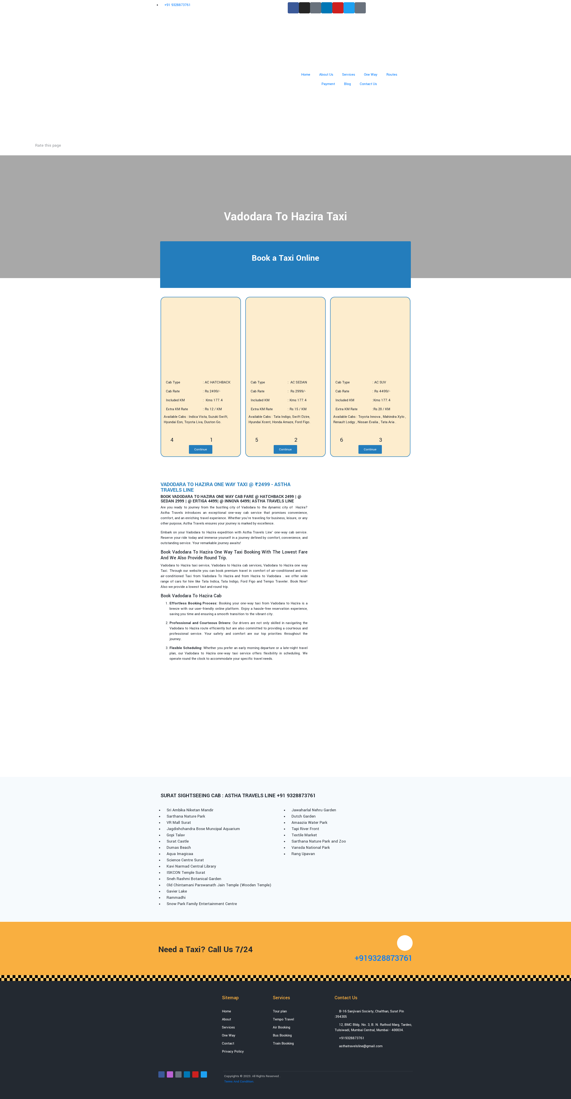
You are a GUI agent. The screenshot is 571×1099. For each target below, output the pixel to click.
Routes (391, 74)
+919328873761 (384, 958)
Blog (347, 83)
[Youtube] (337, 7)
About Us (326, 74)
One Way (370, 74)
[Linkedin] (326, 7)
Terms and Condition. (239, 1081)
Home (305, 74)
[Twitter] (349, 7)
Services (348, 74)
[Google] (315, 7)
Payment (328, 83)
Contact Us (368, 83)
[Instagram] (304, 7)
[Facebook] (293, 7)
